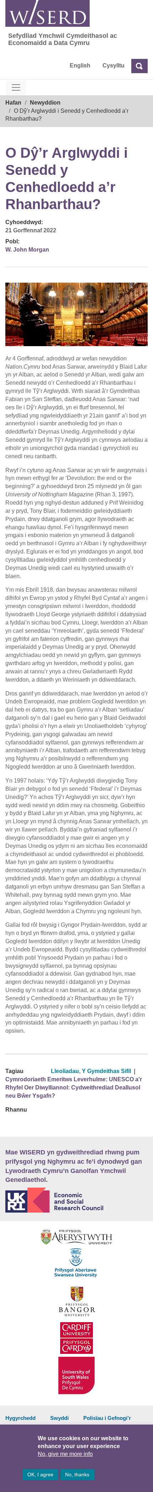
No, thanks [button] (77, 1474)
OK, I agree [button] (40, 1474)
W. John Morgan (27, 250)
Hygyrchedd (20, 1418)
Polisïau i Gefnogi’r (107, 1418)
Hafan (13, 103)
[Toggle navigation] (16, 87)
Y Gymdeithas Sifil (106, 1071)
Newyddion (45, 103)
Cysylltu (113, 65)
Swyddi (59, 1418)
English (80, 65)
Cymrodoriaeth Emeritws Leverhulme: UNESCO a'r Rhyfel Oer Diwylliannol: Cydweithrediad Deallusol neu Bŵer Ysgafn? (73, 1087)
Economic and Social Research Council (76, 1200)
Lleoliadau (65, 1071)
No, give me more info (65, 1454)
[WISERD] (47, 13)
